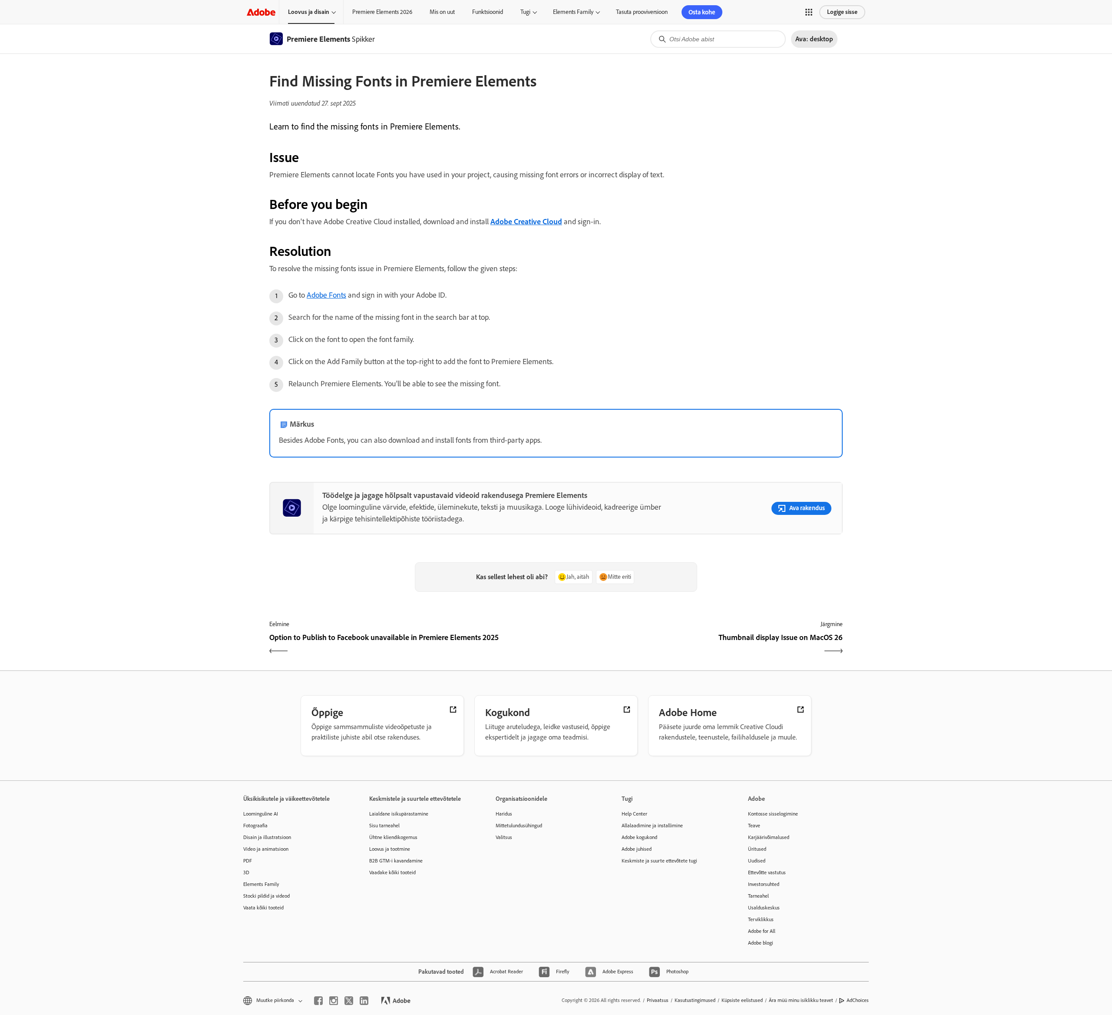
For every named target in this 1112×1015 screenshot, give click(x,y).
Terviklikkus (761, 919)
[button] (809, 12)
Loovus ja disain (308, 12)
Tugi (525, 12)
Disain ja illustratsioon (267, 837)
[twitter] (348, 1000)
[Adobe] (261, 12)
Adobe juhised (637, 849)
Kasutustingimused (695, 1000)
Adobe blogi (760, 943)
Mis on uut (442, 12)
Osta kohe (701, 12)
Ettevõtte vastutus (767, 872)
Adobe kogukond (639, 837)
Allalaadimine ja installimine (652, 826)
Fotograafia (255, 826)
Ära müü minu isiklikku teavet (801, 1000)
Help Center (634, 814)
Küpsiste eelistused (742, 1000)
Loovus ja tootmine (389, 849)
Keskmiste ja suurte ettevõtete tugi (659, 861)
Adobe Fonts (326, 295)
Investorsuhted (763, 884)
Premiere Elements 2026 (382, 12)
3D (246, 872)
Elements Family (573, 12)
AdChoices (858, 1000)
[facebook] (318, 1000)
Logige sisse (842, 12)
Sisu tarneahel (384, 826)
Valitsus (504, 837)
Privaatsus (658, 1000)
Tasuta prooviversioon (642, 12)
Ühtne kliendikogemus (393, 837)
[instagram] (333, 1000)
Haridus (504, 814)
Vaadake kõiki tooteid (392, 872)
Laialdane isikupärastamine (398, 814)
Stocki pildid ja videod (266, 896)
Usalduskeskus (764, 908)
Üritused (757, 849)
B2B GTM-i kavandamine (396, 861)
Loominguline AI (260, 814)
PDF (247, 861)
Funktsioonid (487, 12)
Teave (754, 826)
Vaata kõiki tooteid (263, 908)
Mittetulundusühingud (519, 826)
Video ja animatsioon (265, 849)
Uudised (756, 861)
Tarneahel (758, 896)
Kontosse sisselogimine (773, 814)
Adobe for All (761, 931)
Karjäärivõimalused (768, 837)
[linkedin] (364, 1000)
